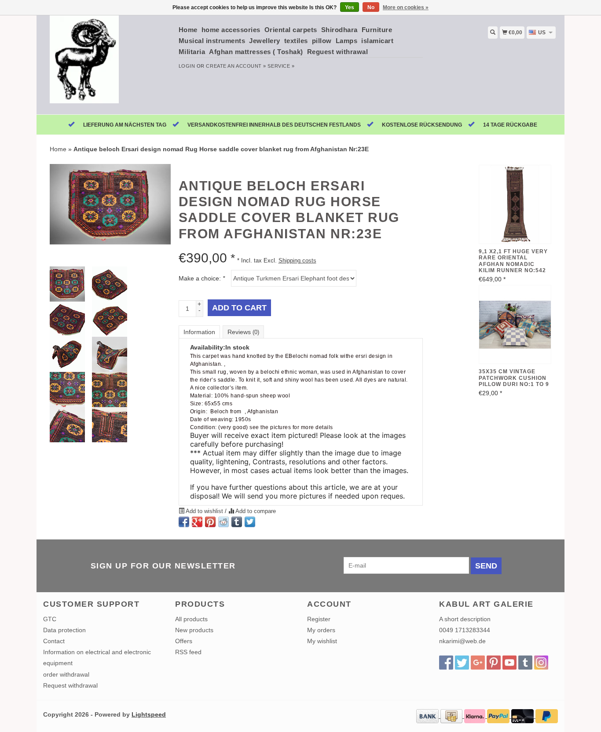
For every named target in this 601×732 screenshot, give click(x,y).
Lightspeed (149, 714)
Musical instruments (212, 40)
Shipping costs (297, 261)
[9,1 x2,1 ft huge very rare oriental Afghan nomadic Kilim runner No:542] (515, 204)
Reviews (243, 331)
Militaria (192, 51)
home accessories (231, 29)
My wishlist (322, 641)
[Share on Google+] (197, 522)
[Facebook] (446, 663)
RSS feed (188, 652)
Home (188, 29)
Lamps (347, 40)
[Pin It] (210, 522)
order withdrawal (66, 674)
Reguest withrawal (337, 51)
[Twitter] (462, 663)
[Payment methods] (428, 715)
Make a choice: (202, 278)
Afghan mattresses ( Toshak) (256, 51)
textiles (296, 40)
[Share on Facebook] (184, 522)
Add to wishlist (204, 511)
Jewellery (264, 40)
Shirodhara (339, 29)
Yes (349, 7)
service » (281, 66)
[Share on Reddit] (223, 522)
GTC (49, 619)
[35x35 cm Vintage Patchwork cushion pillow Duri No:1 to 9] (515, 324)
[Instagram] (541, 663)
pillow (322, 40)
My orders (321, 630)
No (370, 7)
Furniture (377, 29)
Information (199, 331)
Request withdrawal (70, 685)
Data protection (64, 630)
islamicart (377, 40)
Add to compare (255, 511)
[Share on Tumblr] (236, 522)
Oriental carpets (290, 29)
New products (194, 630)
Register (318, 619)
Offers (183, 641)
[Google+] (478, 663)
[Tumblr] (525, 663)
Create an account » (236, 66)
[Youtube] (509, 663)
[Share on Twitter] (250, 522)
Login (187, 66)
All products (191, 619)
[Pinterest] (494, 663)
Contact (54, 641)
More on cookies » (406, 7)
